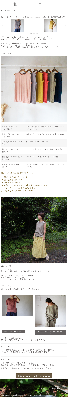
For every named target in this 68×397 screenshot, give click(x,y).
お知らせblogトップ (9, 10)
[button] (39, 3)
